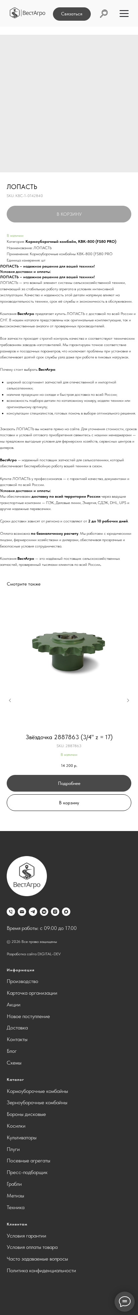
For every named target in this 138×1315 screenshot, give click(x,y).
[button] (72, 14)
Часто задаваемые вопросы (37, 1259)
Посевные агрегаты (28, 1160)
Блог (12, 1051)
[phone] (11, 912)
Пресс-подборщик (27, 1172)
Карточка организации (32, 993)
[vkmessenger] (44, 912)
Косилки (16, 1126)
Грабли (14, 1184)
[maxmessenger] (66, 912)
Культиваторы (22, 1137)
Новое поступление (28, 1016)
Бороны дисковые (26, 1114)
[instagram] (55, 912)
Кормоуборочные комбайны (37, 1091)
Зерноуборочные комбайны (37, 1102)
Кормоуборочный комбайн (50, 241)
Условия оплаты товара (32, 1247)
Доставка (17, 1027)
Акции (13, 1004)
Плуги (13, 1149)
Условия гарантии (26, 1235)
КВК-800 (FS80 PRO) (97, 241)
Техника (15, 1207)
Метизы (15, 1195)
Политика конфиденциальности (41, 1270)
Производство (22, 981)
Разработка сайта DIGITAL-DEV (34, 954)
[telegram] (33, 912)
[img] (28, 12)
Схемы (14, 1062)
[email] (22, 912)
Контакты (17, 1039)
